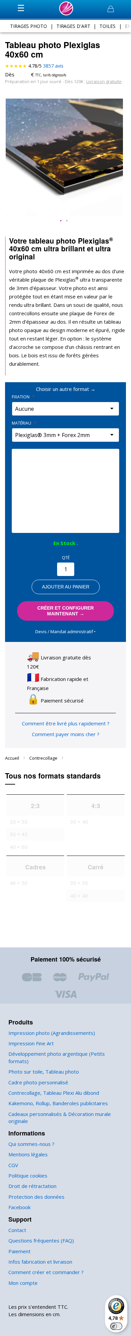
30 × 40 (79, 821)
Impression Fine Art (31, 1043)
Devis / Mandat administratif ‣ (65, 631)
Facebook (19, 1207)
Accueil (12, 758)
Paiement (19, 1251)
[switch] (116, 1326)
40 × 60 (19, 846)
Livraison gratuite (104, 81)
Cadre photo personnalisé (38, 1082)
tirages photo (28, 26)
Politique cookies (27, 1175)
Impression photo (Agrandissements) (51, 1033)
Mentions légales (28, 1154)
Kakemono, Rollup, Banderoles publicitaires (58, 1103)
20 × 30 (19, 821)
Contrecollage (43, 758)
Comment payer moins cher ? (65, 734)
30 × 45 (19, 834)
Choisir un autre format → (65, 389)
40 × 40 (79, 895)
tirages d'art (73, 26)
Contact (17, 1230)
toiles (107, 26)
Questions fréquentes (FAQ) (41, 1240)
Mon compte (23, 1282)
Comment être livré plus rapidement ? (66, 723)
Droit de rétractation (32, 1186)
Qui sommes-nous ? (31, 1144)
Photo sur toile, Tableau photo (43, 1071)
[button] (61, 221)
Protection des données (36, 1196)
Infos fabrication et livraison (40, 1261)
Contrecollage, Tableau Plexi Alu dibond (53, 1092)
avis (53, 66)
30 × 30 (79, 882)
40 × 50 (19, 882)
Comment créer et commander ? (46, 1272)
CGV (13, 1165)
